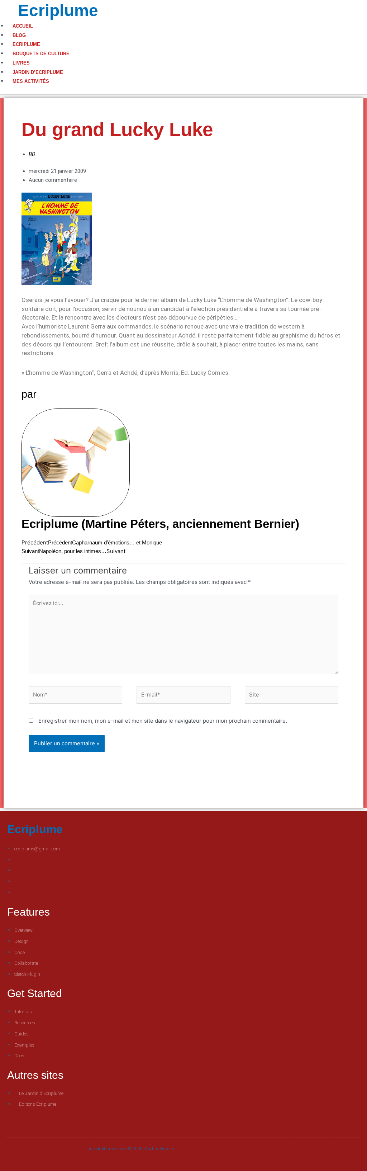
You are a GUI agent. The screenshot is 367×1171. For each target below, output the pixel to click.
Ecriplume (58, 10)
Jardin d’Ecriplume (38, 72)
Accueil (23, 26)
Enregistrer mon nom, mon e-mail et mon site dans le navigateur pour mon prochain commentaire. (162, 720)
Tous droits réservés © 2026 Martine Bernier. (130, 1148)
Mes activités (31, 81)
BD (32, 154)
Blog (19, 35)
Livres (21, 63)
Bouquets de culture (41, 53)
